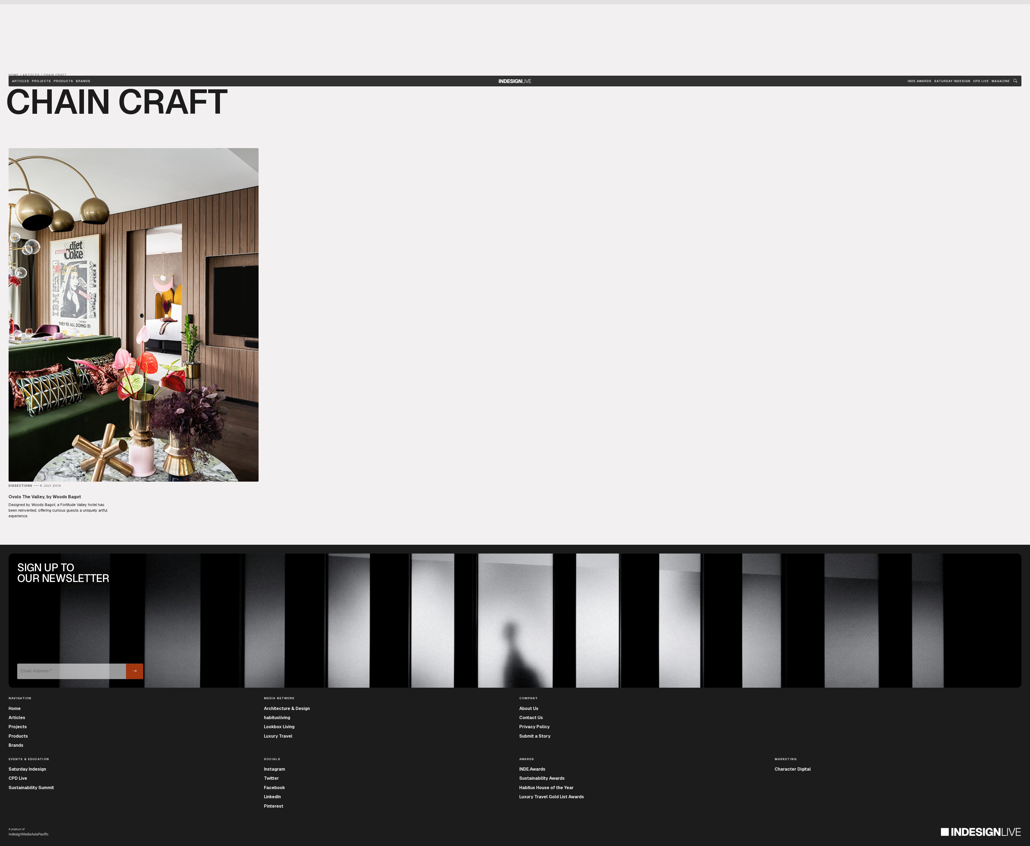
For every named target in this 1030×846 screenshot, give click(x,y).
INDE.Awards (532, 769)
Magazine (1001, 81)
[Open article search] (1015, 81)
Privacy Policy (534, 727)
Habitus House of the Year (546, 787)
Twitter (271, 778)
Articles (20, 81)
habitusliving (277, 717)
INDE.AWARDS (920, 81)
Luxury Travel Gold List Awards (551, 797)
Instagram (274, 769)
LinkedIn (272, 797)
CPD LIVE (981, 81)
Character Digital (793, 769)
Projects (41, 81)
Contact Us (531, 717)
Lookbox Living (279, 727)
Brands (83, 81)
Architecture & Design (287, 708)
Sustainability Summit (31, 787)
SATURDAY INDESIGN (952, 81)
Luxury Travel (278, 736)
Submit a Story (534, 736)
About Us (528, 708)
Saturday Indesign (27, 769)
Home (15, 708)
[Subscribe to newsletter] (134, 671)
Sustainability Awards (542, 778)
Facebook (274, 787)
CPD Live (18, 778)
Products (63, 81)
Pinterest (273, 806)
